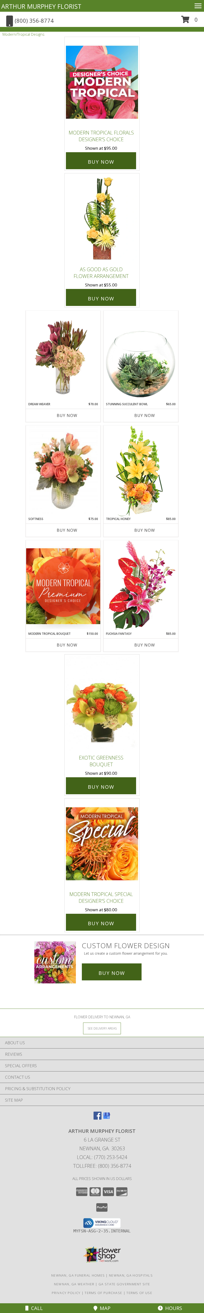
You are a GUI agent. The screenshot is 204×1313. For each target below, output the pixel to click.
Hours (172, 1308)
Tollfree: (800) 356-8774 (102, 1166)
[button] (189, 21)
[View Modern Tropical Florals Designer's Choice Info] (102, 82)
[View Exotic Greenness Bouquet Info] (102, 703)
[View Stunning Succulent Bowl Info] (140, 356)
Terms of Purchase (103, 1293)
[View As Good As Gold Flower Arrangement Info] (102, 218)
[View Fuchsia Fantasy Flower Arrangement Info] (140, 585)
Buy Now (101, 161)
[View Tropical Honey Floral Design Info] (140, 471)
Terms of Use (139, 1293)
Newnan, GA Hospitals (131, 1275)
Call (36, 1308)
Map (103, 1308)
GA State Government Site (124, 1284)
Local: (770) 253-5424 (102, 1157)
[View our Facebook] (98, 1118)
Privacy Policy (66, 1293)
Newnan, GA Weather (74, 1284)
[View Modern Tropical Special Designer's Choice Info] (102, 843)
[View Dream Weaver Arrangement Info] (63, 356)
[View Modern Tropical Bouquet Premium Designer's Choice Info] (63, 586)
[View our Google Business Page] (106, 1118)
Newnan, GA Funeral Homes (78, 1275)
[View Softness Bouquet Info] (63, 471)
